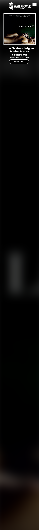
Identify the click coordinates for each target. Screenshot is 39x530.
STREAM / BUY (19, 61)
